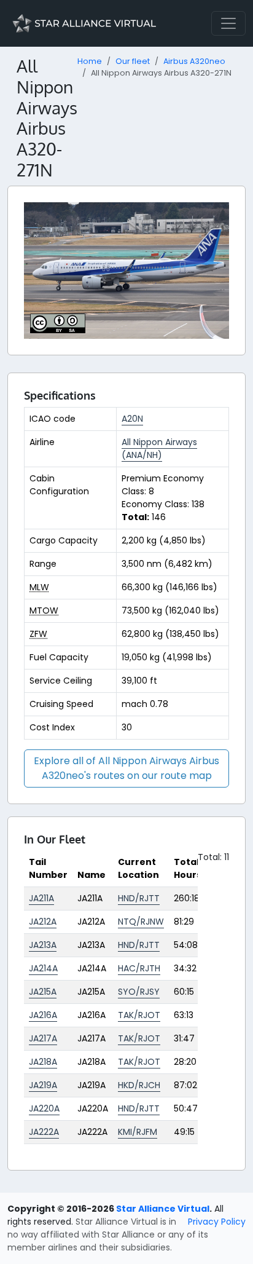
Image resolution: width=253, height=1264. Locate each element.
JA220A (44, 1108)
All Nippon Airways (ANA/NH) (159, 448)
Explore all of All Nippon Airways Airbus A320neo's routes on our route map (126, 768)
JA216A (43, 1015)
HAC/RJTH (139, 968)
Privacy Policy (217, 1221)
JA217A (43, 1038)
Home (89, 61)
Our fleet (132, 61)
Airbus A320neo (194, 61)
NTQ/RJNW (141, 921)
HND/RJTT (139, 898)
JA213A (42, 945)
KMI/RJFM (137, 1132)
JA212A (42, 921)
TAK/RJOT (139, 1015)
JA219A (43, 1085)
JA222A (44, 1132)
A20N (132, 419)
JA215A (42, 992)
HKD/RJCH (139, 1085)
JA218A (43, 1062)
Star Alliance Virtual (162, 1209)
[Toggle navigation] (228, 23)
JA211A (41, 898)
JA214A (43, 968)
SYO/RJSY (139, 992)
